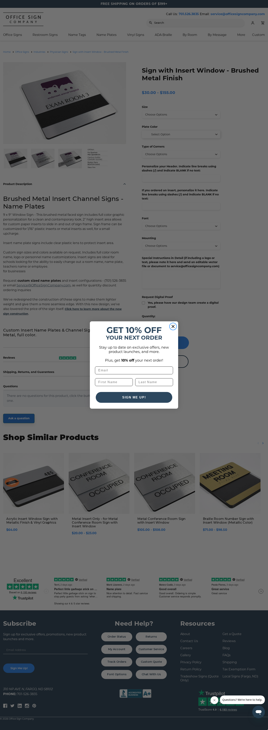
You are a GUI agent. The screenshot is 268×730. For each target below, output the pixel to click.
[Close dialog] (173, 326)
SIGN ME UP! (134, 397)
